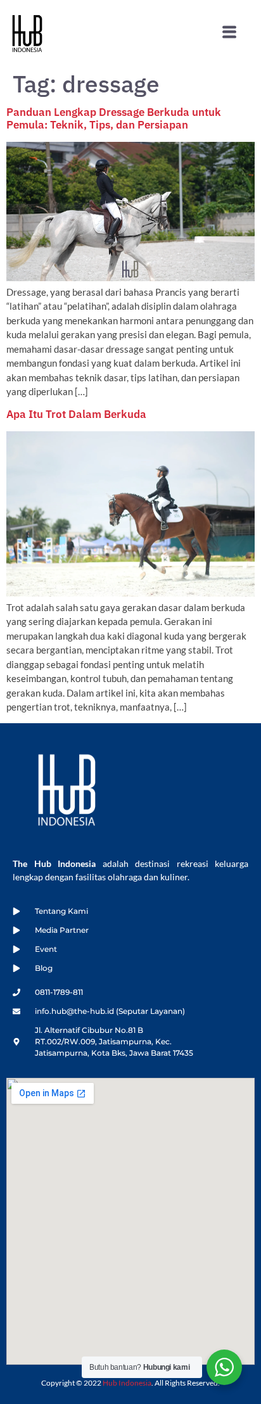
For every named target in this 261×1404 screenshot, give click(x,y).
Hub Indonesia (127, 1383)
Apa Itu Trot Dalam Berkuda (76, 414)
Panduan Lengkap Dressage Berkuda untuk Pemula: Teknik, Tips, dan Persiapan (113, 118)
